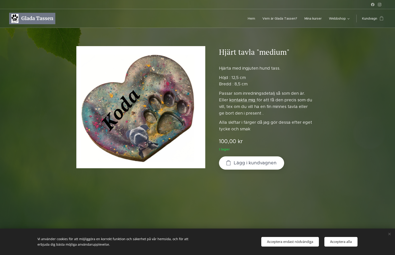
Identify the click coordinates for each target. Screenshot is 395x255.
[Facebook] (373, 4)
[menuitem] (253, 18)
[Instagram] (379, 4)
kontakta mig (242, 100)
